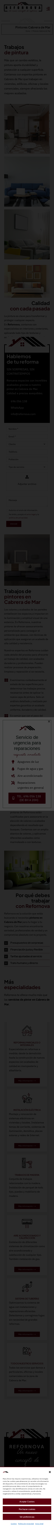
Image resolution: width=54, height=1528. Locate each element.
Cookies (14, 1524)
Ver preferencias (27, 1517)
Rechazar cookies (27, 1509)
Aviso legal (39, 1524)
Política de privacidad (26, 1524)
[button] (49, 1472)
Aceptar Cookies (27, 1501)
